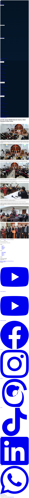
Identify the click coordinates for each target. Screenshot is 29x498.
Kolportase (3, 37)
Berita (2, 246)
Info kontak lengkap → (3, 261)
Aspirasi (1, 58)
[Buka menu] (1, 59)
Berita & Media (2, 25)
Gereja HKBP (2, 38)
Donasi (1, 37)
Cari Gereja (3, 58)
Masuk (2, 255)
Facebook (8, 239)
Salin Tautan (12, 239)
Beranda (1, 4)
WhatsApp (5, 239)
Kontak (6, 58)
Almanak (3, 4)
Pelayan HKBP (4, 252)
